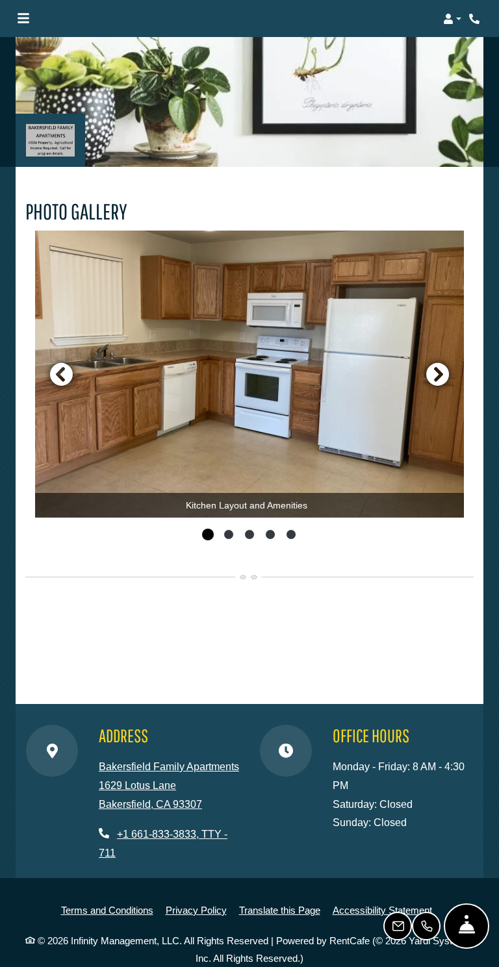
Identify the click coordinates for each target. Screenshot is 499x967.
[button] (452, 18)
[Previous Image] (61, 374)
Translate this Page (279, 910)
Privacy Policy (196, 910)
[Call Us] (426, 926)
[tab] (208, 534)
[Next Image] (437, 374)
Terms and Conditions (107, 910)
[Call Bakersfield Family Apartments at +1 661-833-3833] (475, 18)
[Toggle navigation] (23, 18)
